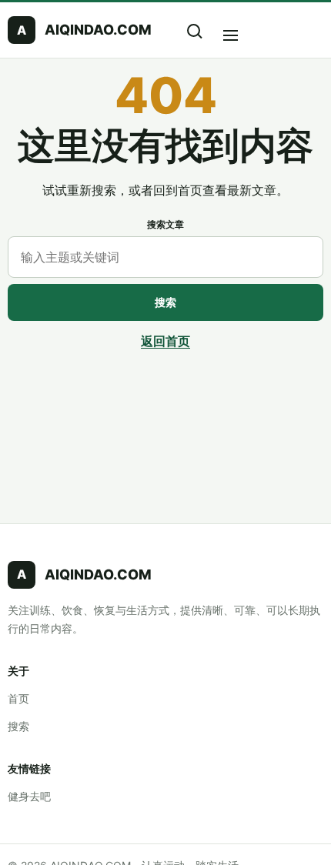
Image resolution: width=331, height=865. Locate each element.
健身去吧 (29, 796)
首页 (18, 698)
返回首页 (165, 341)
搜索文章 (165, 224)
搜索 (165, 302)
